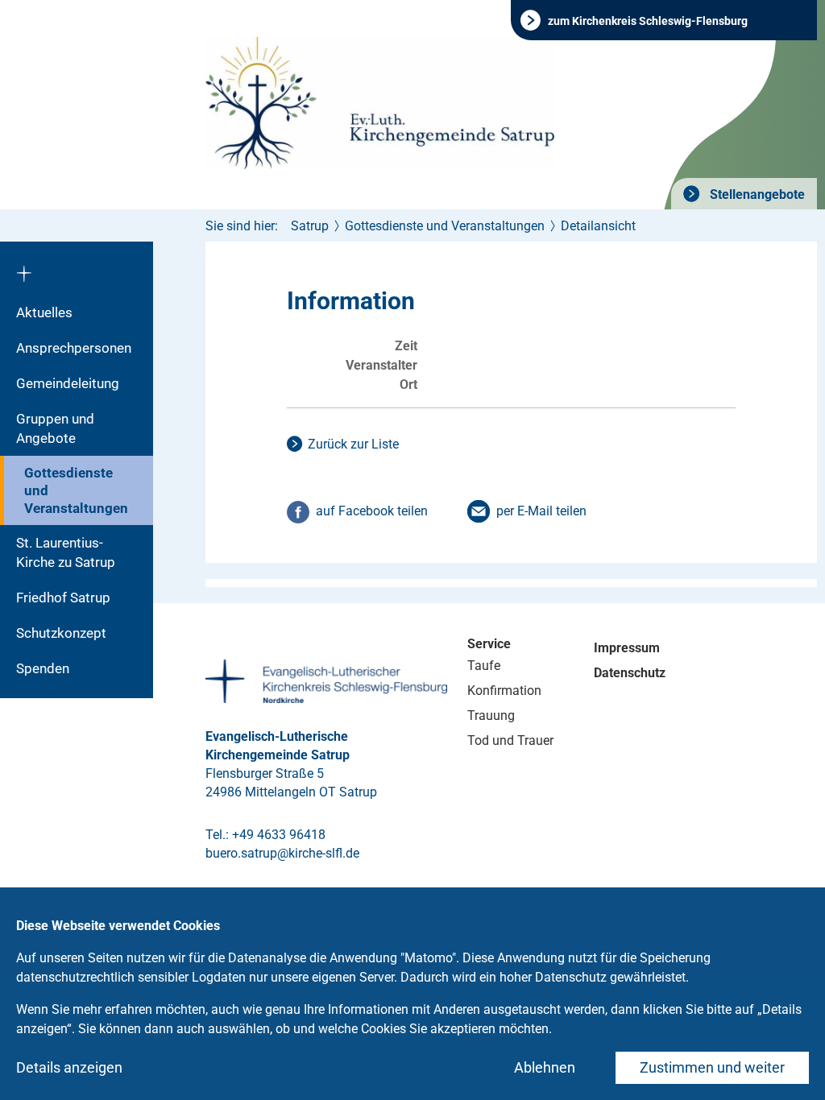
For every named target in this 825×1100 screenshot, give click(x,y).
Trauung (491, 715)
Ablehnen (544, 1067)
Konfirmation (504, 690)
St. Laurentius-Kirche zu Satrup (65, 552)
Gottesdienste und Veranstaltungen (76, 490)
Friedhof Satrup (63, 597)
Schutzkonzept (61, 633)
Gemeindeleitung (67, 383)
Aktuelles (44, 312)
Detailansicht (598, 226)
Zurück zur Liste (353, 444)
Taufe (483, 665)
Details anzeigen (69, 1067)
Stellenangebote (756, 194)
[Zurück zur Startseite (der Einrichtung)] (76, 268)
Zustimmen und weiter (712, 1067)
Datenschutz (629, 672)
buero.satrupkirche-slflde (282, 853)
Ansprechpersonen (73, 348)
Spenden (42, 668)
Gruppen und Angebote (55, 428)
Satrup (310, 226)
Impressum (627, 647)
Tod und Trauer (510, 740)
